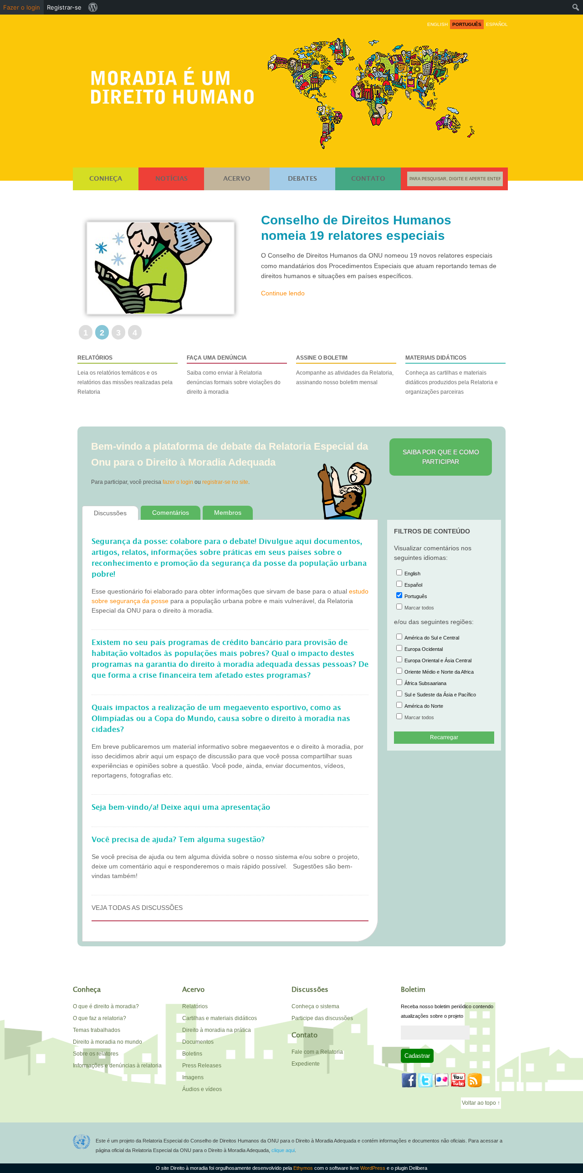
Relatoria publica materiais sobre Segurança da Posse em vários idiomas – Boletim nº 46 (362, 235)
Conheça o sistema (315, 1006)
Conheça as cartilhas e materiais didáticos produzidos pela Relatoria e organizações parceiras (451, 375)
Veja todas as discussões (137, 907)
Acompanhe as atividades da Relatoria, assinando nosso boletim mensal (345, 370)
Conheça (105, 179)
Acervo (237, 179)
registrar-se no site (225, 482)
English (412, 573)
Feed (474, 1080)
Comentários (170, 512)
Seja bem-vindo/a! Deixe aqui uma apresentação (181, 807)
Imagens (193, 1077)
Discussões (110, 513)
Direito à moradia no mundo (107, 1042)
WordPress (372, 1168)
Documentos (198, 1042)
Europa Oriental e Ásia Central (437, 660)
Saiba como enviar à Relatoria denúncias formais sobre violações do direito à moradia (234, 375)
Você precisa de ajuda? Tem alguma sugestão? (178, 839)
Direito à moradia (175, 82)
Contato (368, 179)
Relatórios (195, 1006)
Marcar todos (419, 607)
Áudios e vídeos (202, 1089)
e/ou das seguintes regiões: (434, 621)
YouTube (458, 1080)
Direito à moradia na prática (216, 1030)
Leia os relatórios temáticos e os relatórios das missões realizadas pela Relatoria (125, 375)
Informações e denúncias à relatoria (117, 1065)
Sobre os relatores (95, 1054)
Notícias (171, 179)
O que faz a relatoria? (99, 1018)
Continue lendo (283, 308)
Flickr (442, 1080)
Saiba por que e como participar (441, 456)
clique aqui (283, 1150)
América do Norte (423, 706)
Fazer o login (21, 7)
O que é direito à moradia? (106, 1006)
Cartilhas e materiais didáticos (219, 1018)
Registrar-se (64, 7)
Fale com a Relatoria (317, 1052)
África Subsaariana (425, 683)
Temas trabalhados (96, 1030)
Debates (302, 179)
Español (413, 585)
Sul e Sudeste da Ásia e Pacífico (440, 694)
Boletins (192, 1054)
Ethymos (303, 1168)
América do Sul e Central (431, 637)
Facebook (409, 1080)
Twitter (425, 1080)
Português (415, 596)
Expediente (306, 1064)
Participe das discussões (322, 1018)
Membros (227, 512)
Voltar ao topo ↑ (481, 1103)
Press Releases (201, 1065)
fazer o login (178, 482)
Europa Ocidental (423, 649)
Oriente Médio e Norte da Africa (439, 672)
